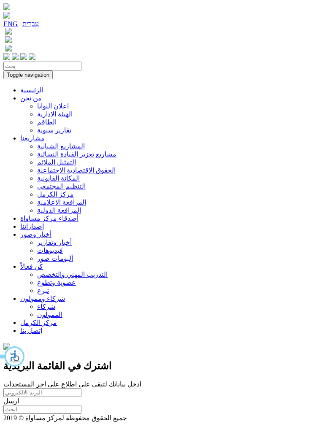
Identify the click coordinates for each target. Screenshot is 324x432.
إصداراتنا (32, 226)
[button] (12, 356)
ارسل (11, 401)
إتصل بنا (31, 330)
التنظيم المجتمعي (61, 186)
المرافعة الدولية (59, 210)
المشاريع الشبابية (61, 146)
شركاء (46, 306)
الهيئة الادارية (55, 114)
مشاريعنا (32, 138)
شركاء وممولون (42, 298)
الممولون (49, 314)
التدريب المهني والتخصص (72, 274)
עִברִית (30, 23)
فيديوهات (50, 250)
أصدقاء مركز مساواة (49, 218)
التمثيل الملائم (56, 162)
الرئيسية (31, 90)
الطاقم (47, 122)
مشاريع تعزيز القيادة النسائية (76, 154)
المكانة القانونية (58, 178)
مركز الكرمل (55, 194)
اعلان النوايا (53, 106)
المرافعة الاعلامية (61, 202)
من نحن (31, 98)
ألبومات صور (55, 258)
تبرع (43, 290)
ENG (10, 23)
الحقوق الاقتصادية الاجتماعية (76, 170)
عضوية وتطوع (56, 282)
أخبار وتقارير (54, 242)
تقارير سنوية (54, 130)
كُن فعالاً (31, 266)
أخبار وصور (35, 234)
